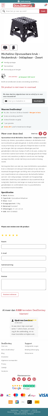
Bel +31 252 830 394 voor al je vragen (14, 379)
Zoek (43, 11)
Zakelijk (3, 368)
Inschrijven (38, 101)
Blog (2, 353)
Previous (10, 327)
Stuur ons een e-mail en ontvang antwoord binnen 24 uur (19, 379)
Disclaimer (4, 357)
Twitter (45, 133)
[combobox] (24, 11)
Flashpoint (30, 414)
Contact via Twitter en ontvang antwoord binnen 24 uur (29, 379)
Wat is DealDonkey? (7, 350)
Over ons (4, 346)
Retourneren (29, 353)
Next (38, 327)
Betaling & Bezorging (32, 350)
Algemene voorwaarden (9, 360)
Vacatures (4, 371)
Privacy (3, 364)
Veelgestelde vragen (31, 346)
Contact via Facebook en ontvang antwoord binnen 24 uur (24, 379)
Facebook (40, 133)
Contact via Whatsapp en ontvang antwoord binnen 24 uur (34, 379)
